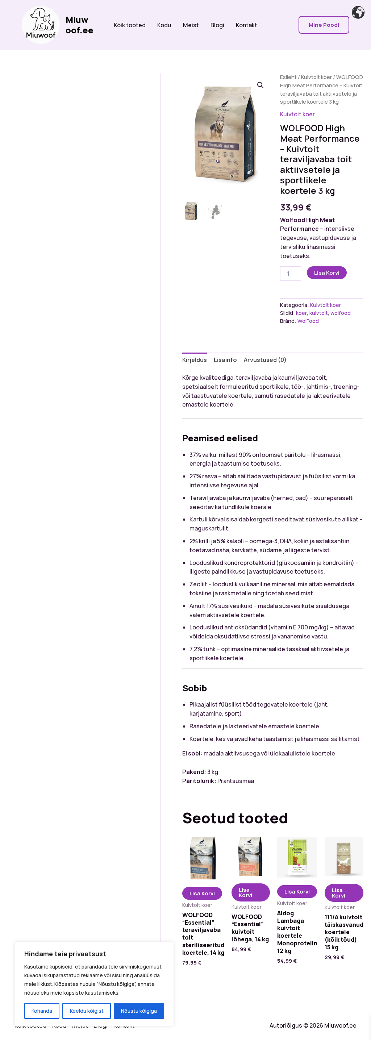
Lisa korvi (326, 272)
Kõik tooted (130, 25)
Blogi (217, 25)
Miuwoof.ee (79, 24)
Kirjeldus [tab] (194, 360)
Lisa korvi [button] (202, 893)
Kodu (164, 25)
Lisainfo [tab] (225, 360)
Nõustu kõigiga (139, 1010)
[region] (94, 984)
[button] (324, 25)
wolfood (340, 312)
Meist (191, 25)
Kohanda (42, 1010)
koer (301, 312)
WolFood (308, 320)
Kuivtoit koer (316, 76)
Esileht (288, 76)
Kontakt (246, 25)
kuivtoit (318, 312)
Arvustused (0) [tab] (265, 360)
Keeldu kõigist (87, 1010)
